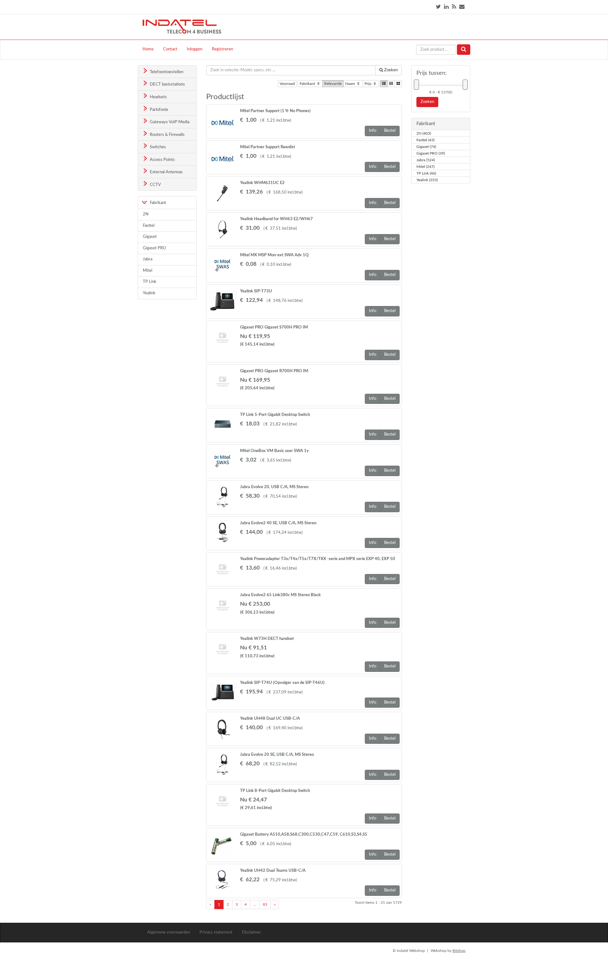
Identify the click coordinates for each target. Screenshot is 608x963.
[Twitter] (438, 7)
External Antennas (166, 172)
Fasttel (149, 226)
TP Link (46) (426, 173)
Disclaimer (251, 932)
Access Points (162, 160)
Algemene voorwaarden (168, 932)
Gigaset (150, 237)
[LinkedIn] (446, 7)
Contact (170, 49)
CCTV (155, 185)
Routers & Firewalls (167, 135)
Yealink (149, 293)
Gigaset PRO (154, 248)
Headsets (158, 97)
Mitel (147, 271)
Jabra (147, 259)
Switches (157, 147)
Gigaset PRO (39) (430, 153)
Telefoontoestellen (166, 72)
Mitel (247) (425, 167)
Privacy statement (216, 932)
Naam (350, 84)
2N (146, 214)
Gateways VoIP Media (169, 122)
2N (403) (423, 133)
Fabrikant (308, 84)
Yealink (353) (427, 180)
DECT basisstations (167, 84)
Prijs (368, 84)
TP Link (149, 282)
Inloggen (194, 49)
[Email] (462, 7)
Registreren (222, 49)
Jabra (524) (425, 160)
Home (148, 49)
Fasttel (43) (425, 140)
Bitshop (459, 951)
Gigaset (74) (426, 147)
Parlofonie (158, 110)
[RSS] (454, 7)
